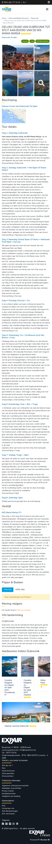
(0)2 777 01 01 (12, 2)
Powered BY (35, 840)
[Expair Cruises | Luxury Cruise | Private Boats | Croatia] (39, 833)
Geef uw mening (23, 610)
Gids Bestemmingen (10, 811)
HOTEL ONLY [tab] (20, 589)
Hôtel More (42, 681)
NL (24, 2)
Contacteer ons (8, 808)
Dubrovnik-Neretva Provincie (19, 18)
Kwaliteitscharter (9, 793)
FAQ (3, 805)
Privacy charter (8, 791)
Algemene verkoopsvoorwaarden (15, 785)
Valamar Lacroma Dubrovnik (16, 726)
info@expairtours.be (28, 750)
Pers (3, 768)
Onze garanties (8, 773)
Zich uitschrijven (8, 813)
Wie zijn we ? (7, 765)
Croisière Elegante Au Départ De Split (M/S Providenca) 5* (9, 687)
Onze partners (7, 776)
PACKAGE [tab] (7, 589)
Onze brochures (8, 771)
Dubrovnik (34, 18)
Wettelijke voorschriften (11, 788)
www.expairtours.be (10, 750)
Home (4, 18)
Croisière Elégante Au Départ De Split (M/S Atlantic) (28, 687)
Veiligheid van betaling (11, 796)
